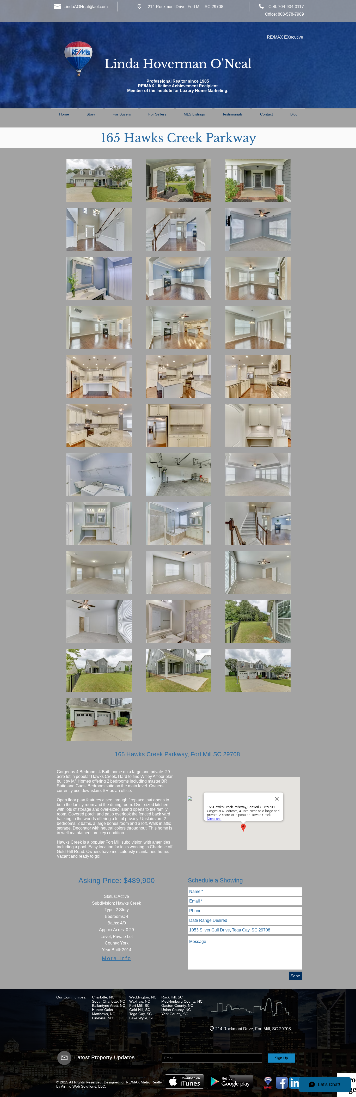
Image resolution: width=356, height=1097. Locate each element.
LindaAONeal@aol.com (86, 6)
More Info (116, 958)
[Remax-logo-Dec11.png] (268, 1083)
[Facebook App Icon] (282, 1083)
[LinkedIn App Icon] (295, 1083)
